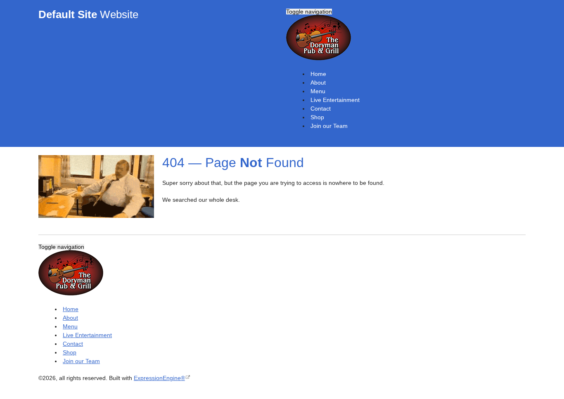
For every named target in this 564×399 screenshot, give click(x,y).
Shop (317, 117)
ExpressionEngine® (159, 378)
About (318, 82)
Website (88, 14)
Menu (317, 91)
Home (318, 74)
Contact (320, 108)
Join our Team (329, 126)
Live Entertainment (335, 100)
